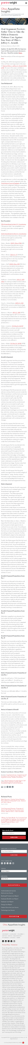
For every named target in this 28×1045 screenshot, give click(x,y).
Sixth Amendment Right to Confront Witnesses (12, 782)
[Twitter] (7, 863)
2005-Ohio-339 (14, 264)
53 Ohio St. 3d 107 (17, 326)
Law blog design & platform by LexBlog (13, 1042)
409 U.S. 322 (19, 303)
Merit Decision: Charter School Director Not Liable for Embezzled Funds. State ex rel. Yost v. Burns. (13, 801)
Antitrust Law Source (7, 893)
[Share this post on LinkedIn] (12, 787)
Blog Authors (10, 885)
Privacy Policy (6, 945)
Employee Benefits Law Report (9, 899)
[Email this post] (5, 787)
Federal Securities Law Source (9, 907)
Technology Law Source (8, 910)
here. (20, 53)
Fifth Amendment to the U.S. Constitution (13, 224)
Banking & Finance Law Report (10, 896)
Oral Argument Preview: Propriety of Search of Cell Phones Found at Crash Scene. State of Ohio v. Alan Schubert (12, 810)
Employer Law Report (7, 901)
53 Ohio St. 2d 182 (15, 343)
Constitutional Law (11, 775)
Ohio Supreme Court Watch (14, 776)
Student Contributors (17, 777)
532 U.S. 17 (13, 254)
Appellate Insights (10, 10)
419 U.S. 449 (16, 312)
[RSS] (2, 863)
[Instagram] (13, 863)
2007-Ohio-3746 (16, 243)
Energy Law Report (6, 904)
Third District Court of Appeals (10, 183)
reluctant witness (13, 782)
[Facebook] (10, 863)
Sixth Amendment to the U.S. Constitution (13, 234)
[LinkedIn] (5, 863)
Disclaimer (14, 945)
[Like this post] (10, 787)
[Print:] (2, 787)
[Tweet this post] (7, 787)
